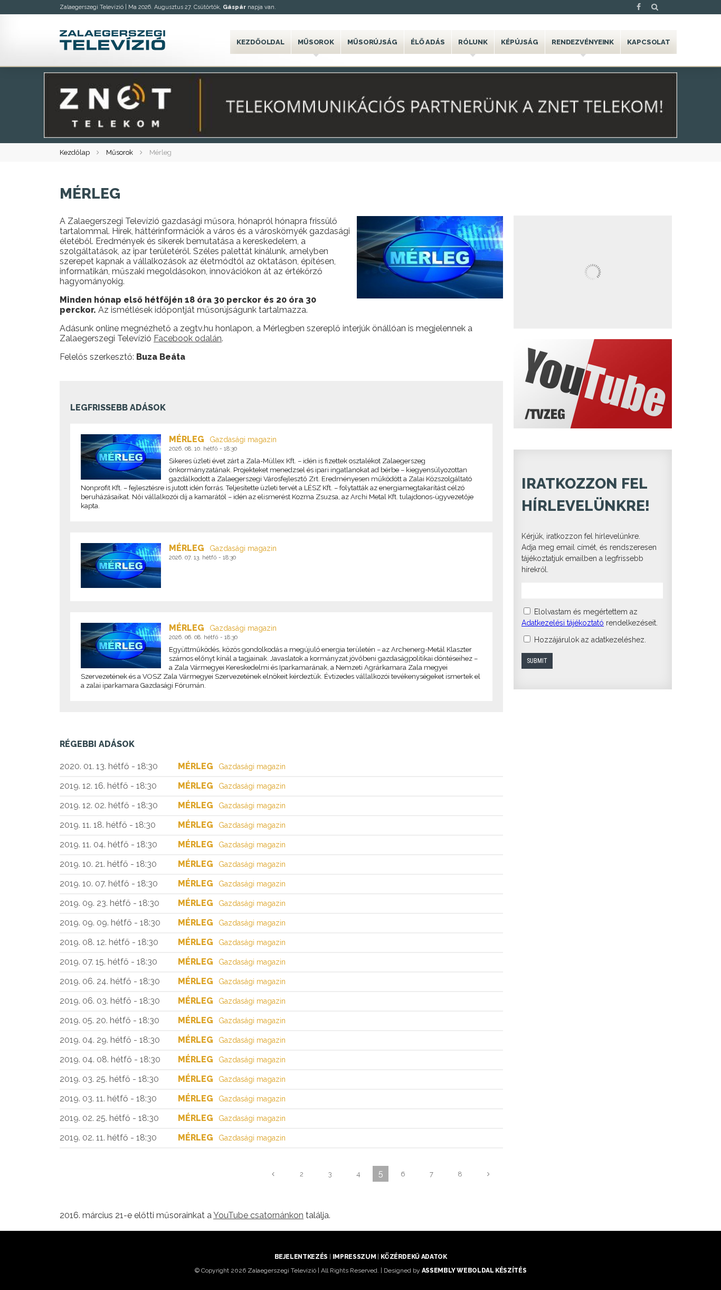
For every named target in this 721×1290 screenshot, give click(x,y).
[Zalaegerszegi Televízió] (112, 40)
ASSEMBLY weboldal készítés (474, 1270)
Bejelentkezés (301, 1256)
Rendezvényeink (583, 42)
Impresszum (354, 1256)
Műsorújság (372, 42)
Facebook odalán (188, 338)
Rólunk (473, 42)
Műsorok (316, 42)
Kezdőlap (75, 152)
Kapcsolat (648, 42)
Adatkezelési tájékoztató (562, 623)
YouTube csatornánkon (258, 1215)
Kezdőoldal (260, 42)
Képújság (519, 42)
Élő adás (428, 42)
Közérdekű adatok (414, 1256)
